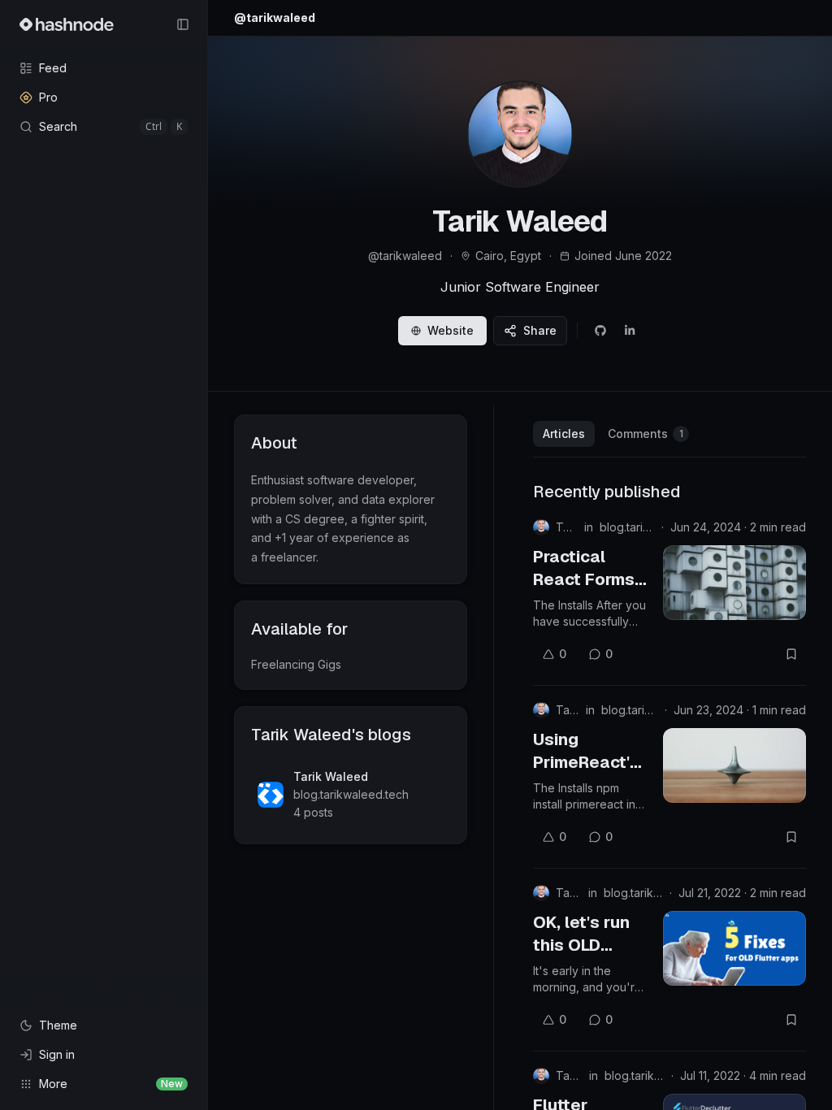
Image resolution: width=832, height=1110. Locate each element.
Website (450, 330)
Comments (645, 433)
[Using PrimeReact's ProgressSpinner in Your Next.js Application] (734, 765)
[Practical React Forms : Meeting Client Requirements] (734, 582)
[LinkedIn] (630, 331)
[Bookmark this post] (791, 654)
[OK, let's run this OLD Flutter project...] (734, 948)
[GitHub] (600, 331)
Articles (564, 433)
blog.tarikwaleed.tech (627, 527)
